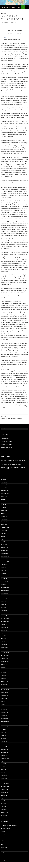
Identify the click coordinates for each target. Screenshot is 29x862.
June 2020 (3, 670)
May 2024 (3, 539)
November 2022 (5, 590)
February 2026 (4, 485)
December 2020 (5, 652)
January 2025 (4, 516)
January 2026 (4, 487)
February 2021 (4, 647)
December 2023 (5, 553)
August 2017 (4, 761)
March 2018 (4, 741)
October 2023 (4, 559)
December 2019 (5, 687)
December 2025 (5, 490)
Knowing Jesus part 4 (6, 450)
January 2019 (4, 715)
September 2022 (5, 596)
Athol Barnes (12, 22)
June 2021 (3, 635)
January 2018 (4, 746)
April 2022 (3, 607)
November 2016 (5, 786)
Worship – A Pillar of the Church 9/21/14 (11, 417)
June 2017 (3, 766)
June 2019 (3, 701)
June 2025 (3, 502)
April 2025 (3, 507)
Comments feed (5, 850)
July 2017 (3, 764)
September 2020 (5, 661)
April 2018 (3, 738)
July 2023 (3, 567)
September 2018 (5, 727)
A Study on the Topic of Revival (9, 825)
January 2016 (4, 815)
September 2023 (5, 561)
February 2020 (4, 681)
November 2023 (5, 556)
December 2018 (5, 718)
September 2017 (5, 758)
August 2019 (4, 698)
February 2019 (4, 712)
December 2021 (5, 618)
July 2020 (3, 667)
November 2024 (5, 522)
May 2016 (3, 803)
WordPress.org (4, 853)
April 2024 (3, 541)
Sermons (3, 13)
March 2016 (4, 809)
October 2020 (4, 658)
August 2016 (4, 795)
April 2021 (3, 641)
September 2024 (5, 527)
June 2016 (3, 801)
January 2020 (4, 684)
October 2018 (4, 724)
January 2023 (4, 584)
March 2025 (4, 510)
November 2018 (5, 721)
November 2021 (5, 621)
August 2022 (4, 598)
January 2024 (4, 550)
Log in (2, 844)
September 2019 (5, 695)
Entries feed (4, 847)
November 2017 (5, 752)
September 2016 (5, 792)
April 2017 (3, 772)
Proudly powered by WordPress (8, 860)
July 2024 (3, 533)
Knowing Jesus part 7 (6, 441)
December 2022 (5, 587)
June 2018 (3, 732)
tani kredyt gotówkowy (6, 460)
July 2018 (3, 729)
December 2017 (5, 749)
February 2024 (4, 547)
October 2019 (4, 692)
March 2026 (4, 482)
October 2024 (4, 524)
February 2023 (4, 581)
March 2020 (4, 678)
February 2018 (4, 744)
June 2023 (3, 570)
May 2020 (3, 672)
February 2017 (4, 778)
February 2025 (4, 513)
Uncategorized (4, 834)
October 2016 (4, 789)
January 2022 (4, 615)
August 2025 (4, 496)
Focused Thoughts (5, 828)
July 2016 (3, 798)
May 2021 (3, 638)
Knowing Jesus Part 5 (6, 447)
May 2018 (3, 735)
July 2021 (3, 633)
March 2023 (4, 578)
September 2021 (5, 627)
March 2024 (4, 544)
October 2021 (4, 624)
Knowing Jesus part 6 (6, 444)
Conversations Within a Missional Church (11, 7)
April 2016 (3, 806)
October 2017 (4, 755)
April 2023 (3, 576)
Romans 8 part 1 (5, 438)
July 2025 (3, 499)
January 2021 (4, 650)
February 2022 (4, 613)
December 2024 (5, 519)
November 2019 (5, 690)
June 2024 (3, 536)
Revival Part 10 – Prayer (15, 464)
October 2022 (4, 593)
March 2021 (4, 644)
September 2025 (5, 493)
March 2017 (4, 775)
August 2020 (4, 664)
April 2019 (3, 707)
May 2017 (3, 769)
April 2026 (3, 479)
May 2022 (3, 604)
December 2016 (5, 783)
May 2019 (3, 704)
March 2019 (4, 709)
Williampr (3, 467)
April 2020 (3, 675)
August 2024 (4, 530)
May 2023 (3, 573)
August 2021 (4, 630)
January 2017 (4, 781)
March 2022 (4, 610)
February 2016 (4, 812)
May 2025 (3, 504)
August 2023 (4, 564)
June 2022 (3, 601)
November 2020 (5, 655)
